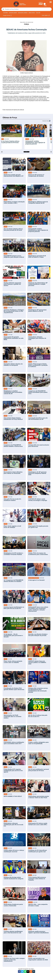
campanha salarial (13, 12)
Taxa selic (38, 12)
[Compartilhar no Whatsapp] (25, 971)
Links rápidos (45, 15)
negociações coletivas (22, 12)
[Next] (51, 151)
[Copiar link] (30, 971)
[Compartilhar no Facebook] (19, 971)
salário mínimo (32, 12)
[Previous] (1, 151)
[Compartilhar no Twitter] (22, 971)
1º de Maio (5, 12)
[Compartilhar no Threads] (28, 971)
